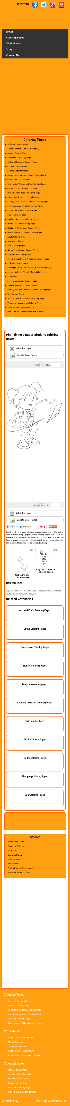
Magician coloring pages (34, 684)
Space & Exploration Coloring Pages (22, 281)
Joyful (8, 594)
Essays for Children (16, 846)
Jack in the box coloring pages (22, 576)
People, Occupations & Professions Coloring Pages (28, 259)
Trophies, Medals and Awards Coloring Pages (26, 299)
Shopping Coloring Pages (35, 776)
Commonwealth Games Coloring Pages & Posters (27, 175)
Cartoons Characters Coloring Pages (22, 162)
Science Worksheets (17, 1046)
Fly (24, 591)
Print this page (23, 348)
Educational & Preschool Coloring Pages (23, 197)
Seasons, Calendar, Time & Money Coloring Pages (27, 272)
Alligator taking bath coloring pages (45, 570)
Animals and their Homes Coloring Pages (24, 149)
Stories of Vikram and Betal (19, 873)
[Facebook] (35, 5)
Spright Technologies (57, 1101)
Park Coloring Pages (35, 721)
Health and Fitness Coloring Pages (21, 224)
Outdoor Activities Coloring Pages (34, 703)
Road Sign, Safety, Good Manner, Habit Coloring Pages (29, 268)
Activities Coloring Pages (17, 145)
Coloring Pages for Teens (17, 171)
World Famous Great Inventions (20, 307)
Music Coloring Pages (16, 246)
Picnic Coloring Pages (35, 740)
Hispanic (40, 591)
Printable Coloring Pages (19, 1087)
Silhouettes (12, 277)
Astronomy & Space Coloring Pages (24, 1010)
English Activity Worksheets (20, 1038)
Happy (30, 594)
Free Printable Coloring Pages (22, 1092)
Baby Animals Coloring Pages (19, 158)
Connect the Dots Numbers (18, 180)
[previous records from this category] (53, 365)
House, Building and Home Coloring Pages (24, 233)
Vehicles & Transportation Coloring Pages (24, 303)
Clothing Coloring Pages (17, 167)
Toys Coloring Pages (15, 294)
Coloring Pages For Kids (19, 1074)
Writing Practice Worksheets (21, 1051)
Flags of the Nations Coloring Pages (22, 211)
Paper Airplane (12, 591)
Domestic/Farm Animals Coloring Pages (24, 193)
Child (29, 591)
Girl (20, 591)
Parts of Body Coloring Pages (19, 255)
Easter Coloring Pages (18, 1083)
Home (35, 19)
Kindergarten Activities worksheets (24, 1055)
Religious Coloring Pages (17, 263)
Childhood (57, 591)
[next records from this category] (58, 365)
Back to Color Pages (27, 355)
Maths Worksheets (15, 241)
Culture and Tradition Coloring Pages (22, 189)
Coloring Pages (15, 37)
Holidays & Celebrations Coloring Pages (23, 228)
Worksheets (13, 43)
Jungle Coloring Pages (16, 237)
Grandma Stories (15, 855)
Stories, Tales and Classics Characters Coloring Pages (29, 290)
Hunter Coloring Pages (35, 666)
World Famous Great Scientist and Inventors (25, 312)
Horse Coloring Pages (18, 1079)
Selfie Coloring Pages (35, 758)
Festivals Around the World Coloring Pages (25, 206)
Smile (34, 591)
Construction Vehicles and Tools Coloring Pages (26, 184)
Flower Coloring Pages (16, 215)
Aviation (48, 591)
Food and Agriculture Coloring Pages (22, 219)
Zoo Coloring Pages (35, 795)
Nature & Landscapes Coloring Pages (22, 250)
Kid (25, 594)
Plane (21, 594)
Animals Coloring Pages (17, 153)
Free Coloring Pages (17, 1070)
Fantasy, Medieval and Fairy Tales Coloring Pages (27, 202)
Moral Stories (13, 864)
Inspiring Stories (14, 859)
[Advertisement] (35, 97)
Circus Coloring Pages (35, 629)
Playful (15, 594)
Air (35, 594)
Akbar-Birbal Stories (16, 842)
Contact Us (12, 55)
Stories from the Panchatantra (20, 868)
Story (9, 49)
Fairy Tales (12, 851)
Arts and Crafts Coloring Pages (34, 610)
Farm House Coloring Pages (35, 647)
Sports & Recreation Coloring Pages (22, 285)
